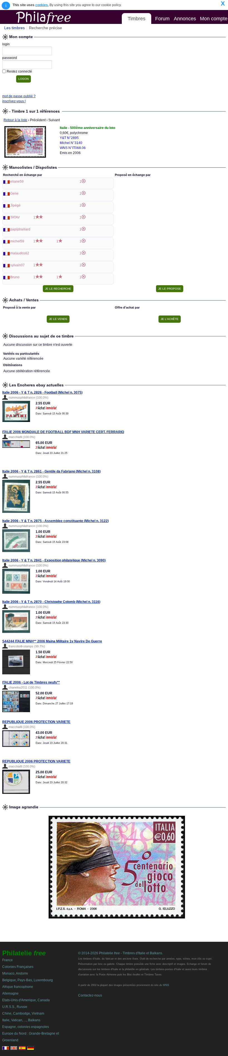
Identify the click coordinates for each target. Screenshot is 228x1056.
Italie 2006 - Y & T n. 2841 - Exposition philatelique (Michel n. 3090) (54, 560)
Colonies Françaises (17, 967)
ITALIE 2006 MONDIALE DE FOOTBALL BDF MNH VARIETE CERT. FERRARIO (63, 432)
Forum (162, 18)
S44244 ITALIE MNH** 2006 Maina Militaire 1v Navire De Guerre (52, 641)
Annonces (185, 18)
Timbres (136, 18)
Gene (14, 193)
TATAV (15, 217)
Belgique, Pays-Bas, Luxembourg (27, 980)
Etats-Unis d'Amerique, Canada (26, 1000)
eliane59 (17, 181)
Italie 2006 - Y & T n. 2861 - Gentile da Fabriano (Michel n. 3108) (51, 471)
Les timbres (14, 28)
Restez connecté (19, 71)
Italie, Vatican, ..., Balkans (21, 1020)
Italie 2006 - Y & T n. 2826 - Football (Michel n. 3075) (42, 392)
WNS (166, 985)
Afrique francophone (17, 987)
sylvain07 (17, 265)
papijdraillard (20, 229)
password (9, 58)
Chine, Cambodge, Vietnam (23, 1013)
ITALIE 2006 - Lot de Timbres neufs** (31, 682)
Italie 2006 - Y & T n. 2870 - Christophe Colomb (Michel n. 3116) (51, 602)
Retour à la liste (15, 120)
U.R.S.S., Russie (14, 1007)
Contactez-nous (90, 995)
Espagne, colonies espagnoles (25, 1027)
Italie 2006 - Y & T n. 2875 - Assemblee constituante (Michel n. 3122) (55, 521)
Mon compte (213, 18)
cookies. (42, 5)
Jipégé (15, 205)
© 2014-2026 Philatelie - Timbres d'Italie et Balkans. (120, 953)
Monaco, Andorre (15, 973)
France (7, 960)
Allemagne (10, 993)
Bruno (14, 277)
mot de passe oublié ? (19, 96)
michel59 (17, 241)
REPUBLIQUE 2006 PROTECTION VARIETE (36, 722)
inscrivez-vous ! (14, 101)
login (6, 44)
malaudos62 (19, 253)
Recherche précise (45, 28)
